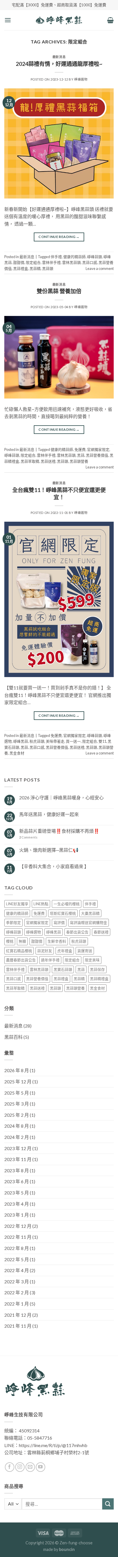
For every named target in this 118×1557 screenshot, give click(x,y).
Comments (28, 837)
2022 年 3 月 (16, 1281)
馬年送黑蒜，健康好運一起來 (49, 814)
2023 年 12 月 (18, 1148)
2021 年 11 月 (18, 1326)
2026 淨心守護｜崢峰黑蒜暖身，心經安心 (61, 797)
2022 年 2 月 (16, 1292)
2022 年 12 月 (18, 1226)
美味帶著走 (55, 741)
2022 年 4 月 (16, 1270)
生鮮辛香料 (57, 941)
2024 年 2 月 (16, 1137)
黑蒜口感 (89, 262)
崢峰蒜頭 (94, 256)
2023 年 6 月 (16, 1181)
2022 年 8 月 (16, 1248)
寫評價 (59, 922)
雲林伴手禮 (51, 262)
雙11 (102, 741)
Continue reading (59, 237)
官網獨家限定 (98, 449)
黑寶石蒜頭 (63, 969)
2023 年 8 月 (16, 1170)
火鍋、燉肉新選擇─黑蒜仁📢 (48, 850)
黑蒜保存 (97, 969)
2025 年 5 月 (16, 1092)
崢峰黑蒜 (20, 741)
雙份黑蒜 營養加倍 (59, 291)
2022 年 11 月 (18, 1237)
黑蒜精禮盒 (99, 978)
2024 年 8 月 (16, 1126)
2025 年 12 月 (18, 1081)
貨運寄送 (84, 950)
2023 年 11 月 (18, 1159)
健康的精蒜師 (74, 256)
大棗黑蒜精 (90, 913)
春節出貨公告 (77, 932)
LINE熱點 (41, 904)
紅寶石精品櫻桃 (19, 950)
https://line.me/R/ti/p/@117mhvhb (53, 1445)
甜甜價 (18, 262)
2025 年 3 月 (16, 1103)
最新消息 (59, 57)
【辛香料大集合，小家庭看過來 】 (54, 866)
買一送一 (73, 741)
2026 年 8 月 (16, 1070)
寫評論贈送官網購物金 (88, 922)
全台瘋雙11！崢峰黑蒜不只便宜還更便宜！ (59, 493)
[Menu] (7, 20)
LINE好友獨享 (17, 904)
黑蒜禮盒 (20, 268)
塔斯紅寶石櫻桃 (63, 913)
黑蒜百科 (13, 1037)
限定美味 (92, 960)
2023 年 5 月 (16, 1192)
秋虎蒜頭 (37, 741)
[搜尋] (108, 1504)
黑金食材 (16, 753)
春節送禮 (101, 932)
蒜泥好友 (44, 950)
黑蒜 (80, 455)
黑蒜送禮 (48, 461)
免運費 (80, 449)
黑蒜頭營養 (79, 461)
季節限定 (13, 922)
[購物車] (110, 20)
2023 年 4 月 (16, 1204)
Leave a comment (100, 268)
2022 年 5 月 (16, 1259)
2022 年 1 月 (16, 1303)
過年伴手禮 (50, 960)
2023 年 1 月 (16, 1214)
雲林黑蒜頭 (71, 262)
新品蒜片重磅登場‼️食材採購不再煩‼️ (59, 831)
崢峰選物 (80, 79)
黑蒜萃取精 (30, 461)
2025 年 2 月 (16, 1115)
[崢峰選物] (59, 20)
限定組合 (33, 262)
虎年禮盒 (64, 950)
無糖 (22, 941)
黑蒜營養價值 (97, 455)
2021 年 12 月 (18, 1315)
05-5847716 (39, 1437)
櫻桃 (9, 941)
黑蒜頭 (47, 268)
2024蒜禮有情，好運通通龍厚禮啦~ (59, 63)
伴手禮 (56, 256)
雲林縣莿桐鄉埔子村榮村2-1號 (58, 1452)
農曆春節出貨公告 (21, 960)
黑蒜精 (35, 268)
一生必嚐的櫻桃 (67, 904)
